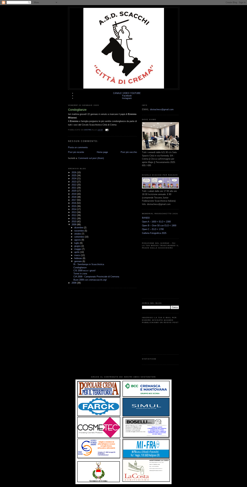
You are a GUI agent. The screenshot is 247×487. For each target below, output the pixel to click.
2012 (74, 215)
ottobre (78, 233)
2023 (74, 181)
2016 (74, 203)
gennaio (78, 261)
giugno (77, 246)
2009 (74, 224)
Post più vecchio (129, 152)
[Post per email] (107, 130)
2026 (74, 172)
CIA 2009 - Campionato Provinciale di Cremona (96, 276)
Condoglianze (80, 267)
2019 (74, 194)
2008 (74, 283)
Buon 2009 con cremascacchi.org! (90, 280)
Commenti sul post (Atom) (91, 158)
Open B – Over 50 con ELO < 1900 (159, 225)
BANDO (146, 218)
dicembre (79, 227)
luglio (77, 243)
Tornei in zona (80, 273)
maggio (78, 249)
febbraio (78, 258)
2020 (74, 190)
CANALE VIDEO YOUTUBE (127, 93)
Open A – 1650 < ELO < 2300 (156, 221)
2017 (74, 200)
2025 (74, 175)
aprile (77, 252)
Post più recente (76, 152)
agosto (77, 240)
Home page (102, 152)
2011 (74, 218)
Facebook (127, 95)
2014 (74, 209)
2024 (74, 178)
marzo (77, 255)
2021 (74, 187)
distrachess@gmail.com (162, 109)
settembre (79, 237)
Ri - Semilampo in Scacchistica (88, 264)
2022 (74, 184)
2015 (74, 206)
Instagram (127, 98)
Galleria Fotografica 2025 (154, 233)
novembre (79, 230)
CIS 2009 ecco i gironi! (84, 270)
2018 (74, 197)
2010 (74, 221)
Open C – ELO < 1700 (153, 229)
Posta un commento (78, 147)
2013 (74, 212)
